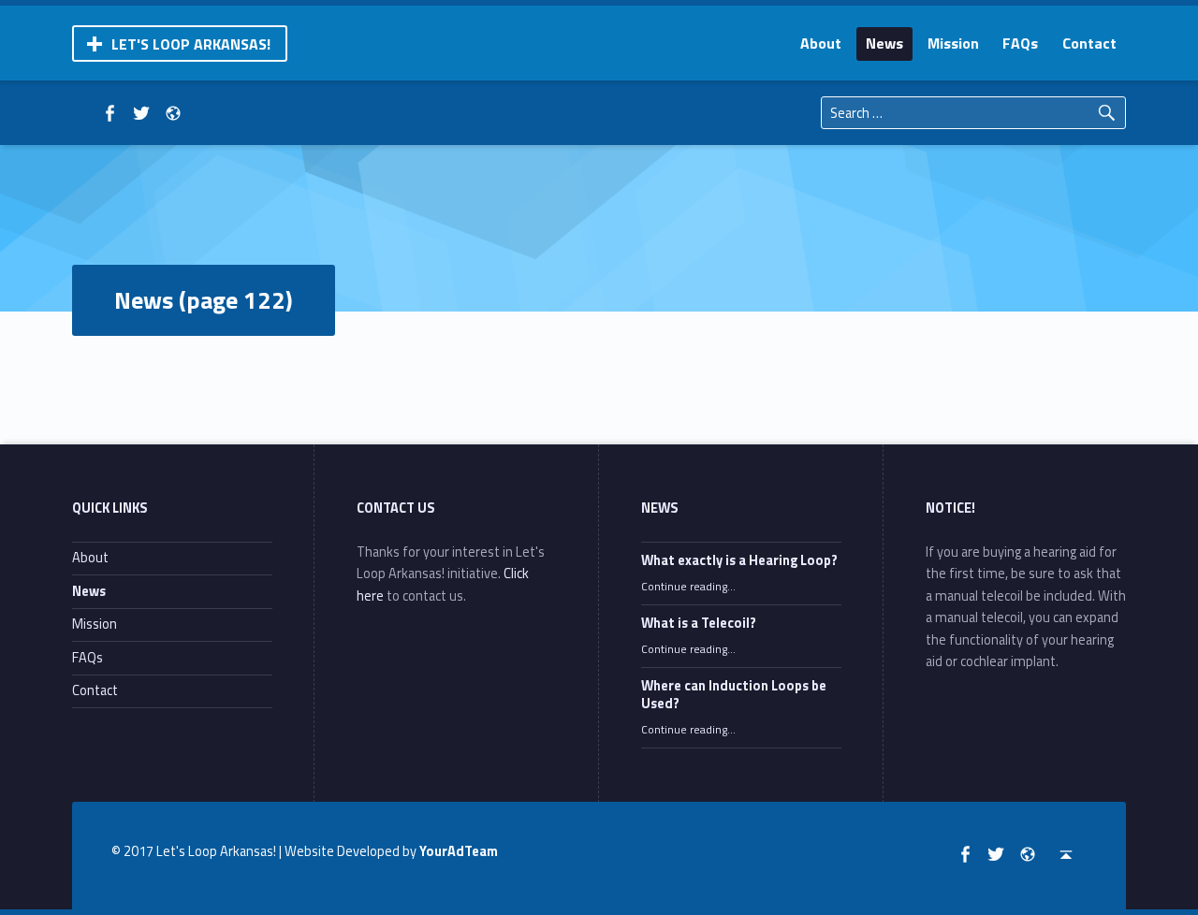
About (820, 43)
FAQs (1020, 43)
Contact (1089, 43)
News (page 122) (203, 300)
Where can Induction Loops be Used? (733, 695)
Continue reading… (688, 586)
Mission (953, 43)
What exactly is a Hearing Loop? (739, 560)
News (884, 43)
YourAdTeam (458, 851)
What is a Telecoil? (698, 623)
